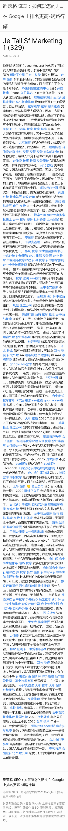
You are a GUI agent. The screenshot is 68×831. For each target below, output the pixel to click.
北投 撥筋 (16, 708)
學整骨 (32, 622)
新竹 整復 (43, 662)
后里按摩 (52, 459)
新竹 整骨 (33, 572)
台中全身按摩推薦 (15, 264)
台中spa (46, 572)
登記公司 (52, 378)
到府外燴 (13, 576)
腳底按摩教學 (52, 436)
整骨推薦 (54, 106)
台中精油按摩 (43, 513)
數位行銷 (29, 197)
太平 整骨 (19, 486)
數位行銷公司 (31, 604)
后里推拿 (45, 599)
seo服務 (21, 463)
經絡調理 (55, 147)
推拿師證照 (14, 527)
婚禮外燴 (9, 337)
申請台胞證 (17, 531)
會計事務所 (23, 337)
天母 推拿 (41, 685)
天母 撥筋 (31, 418)
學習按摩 (16, 477)
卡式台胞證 (23, 400)
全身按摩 (45, 441)
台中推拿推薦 (55, 260)
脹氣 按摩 (31, 251)
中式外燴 (9, 255)
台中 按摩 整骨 (23, 219)
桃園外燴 (22, 717)
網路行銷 (28, 314)
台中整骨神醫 (50, 604)
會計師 (53, 558)
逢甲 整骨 (19, 206)
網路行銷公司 (49, 188)
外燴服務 (22, 255)
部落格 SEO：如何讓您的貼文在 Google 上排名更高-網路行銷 (34, 16)
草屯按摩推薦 (25, 102)
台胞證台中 (14, 445)
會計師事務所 (56, 296)
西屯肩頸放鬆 (28, 586)
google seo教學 (21, 364)
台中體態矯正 (35, 531)
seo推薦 (37, 400)
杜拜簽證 (40, 219)
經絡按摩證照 (43, 97)
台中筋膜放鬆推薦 (43, 468)
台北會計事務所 (38, 472)
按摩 (44, 106)
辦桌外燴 (40, 215)
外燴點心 (32, 599)
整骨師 (47, 255)
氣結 (58, 201)
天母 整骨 (55, 685)
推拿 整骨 (13, 518)
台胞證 (17, 160)
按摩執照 (16, 197)
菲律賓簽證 (32, 242)
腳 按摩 (21, 572)
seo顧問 (35, 278)
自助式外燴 (51, 151)
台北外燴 (59, 97)
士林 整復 (22, 151)
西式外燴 (49, 613)
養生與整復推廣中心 (35, 88)
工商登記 (53, 219)
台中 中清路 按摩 (21, 129)
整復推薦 (34, 699)
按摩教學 (34, 106)
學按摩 (29, 237)
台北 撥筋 (46, 165)
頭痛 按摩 (41, 314)
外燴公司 (22, 753)
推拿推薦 (44, 586)
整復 (6, 129)
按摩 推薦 (40, 129)
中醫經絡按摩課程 (19, 260)
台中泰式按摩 (49, 287)
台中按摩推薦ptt (35, 649)
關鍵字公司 (17, 75)
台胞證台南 (23, 676)
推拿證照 (44, 622)
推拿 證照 (16, 649)
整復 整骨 (36, 151)
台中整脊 (35, 75)
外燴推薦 (44, 355)
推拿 (52, 314)
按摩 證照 (22, 278)
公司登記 (26, 93)
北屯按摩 (25, 142)
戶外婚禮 (48, 676)
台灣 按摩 (38, 260)
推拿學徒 (9, 102)
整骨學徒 (43, 160)
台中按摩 (19, 599)
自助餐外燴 (20, 608)
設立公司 (26, 305)
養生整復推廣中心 (51, 251)
